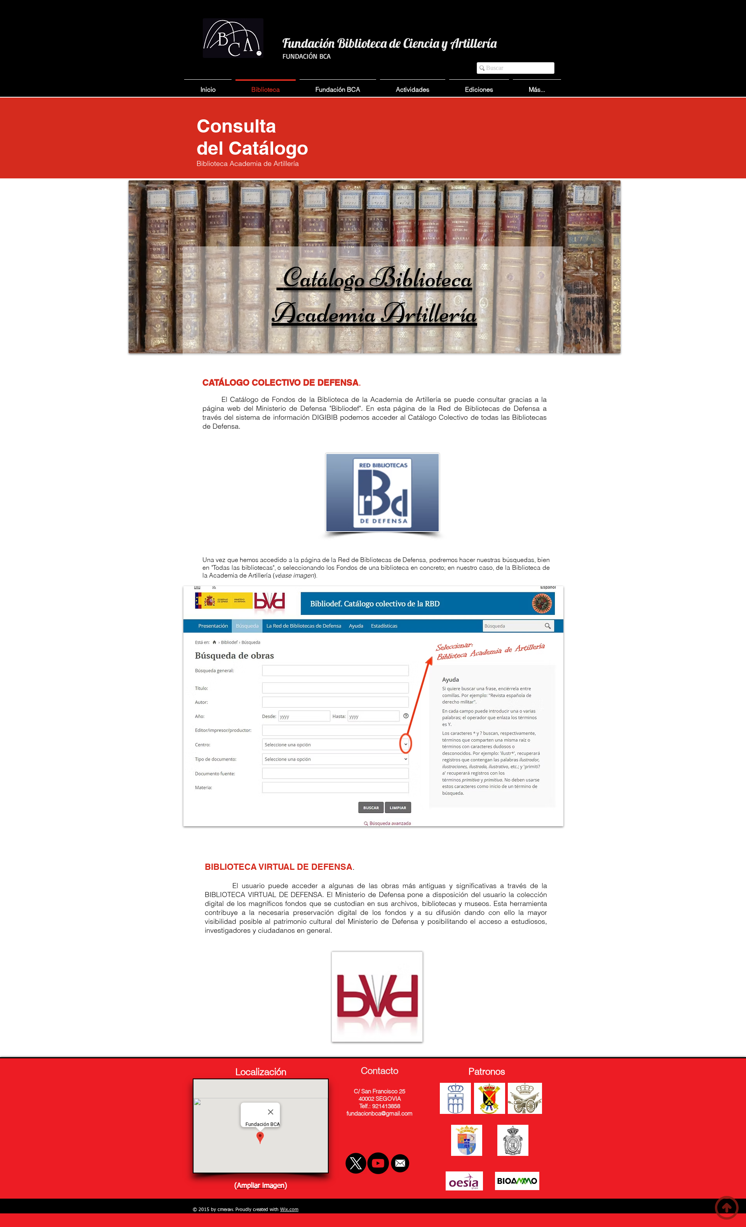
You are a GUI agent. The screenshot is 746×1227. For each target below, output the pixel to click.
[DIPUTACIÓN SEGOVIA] (467, 1140)
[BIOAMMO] (517, 1180)
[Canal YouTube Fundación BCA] (378, 1163)
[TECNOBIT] (464, 1180)
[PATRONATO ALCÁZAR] (525, 1098)
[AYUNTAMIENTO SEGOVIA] (455, 1098)
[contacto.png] (400, 1163)
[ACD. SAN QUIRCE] (513, 1140)
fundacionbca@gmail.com (380, 1113)
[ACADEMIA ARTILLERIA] (489, 1098)
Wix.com (289, 1210)
